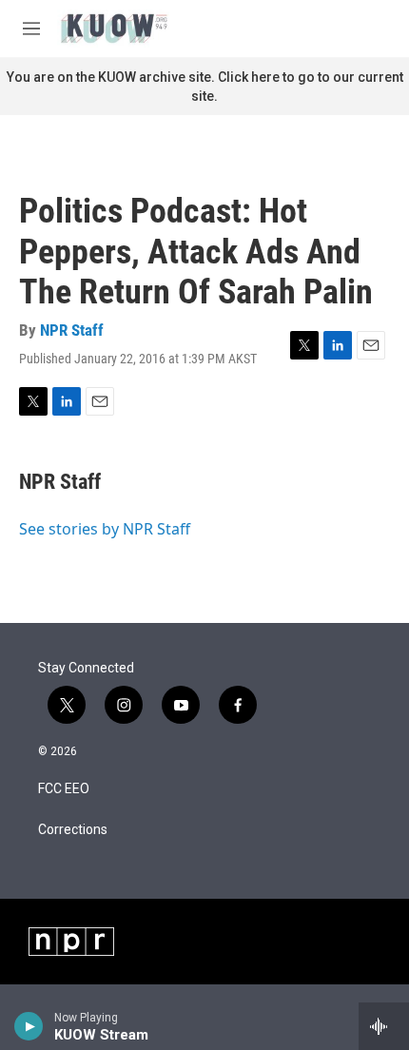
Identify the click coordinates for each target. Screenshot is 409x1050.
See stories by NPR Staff (104, 528)
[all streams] (384, 1026)
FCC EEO (63, 789)
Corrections (72, 830)
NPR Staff (72, 330)
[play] (29, 1026)
